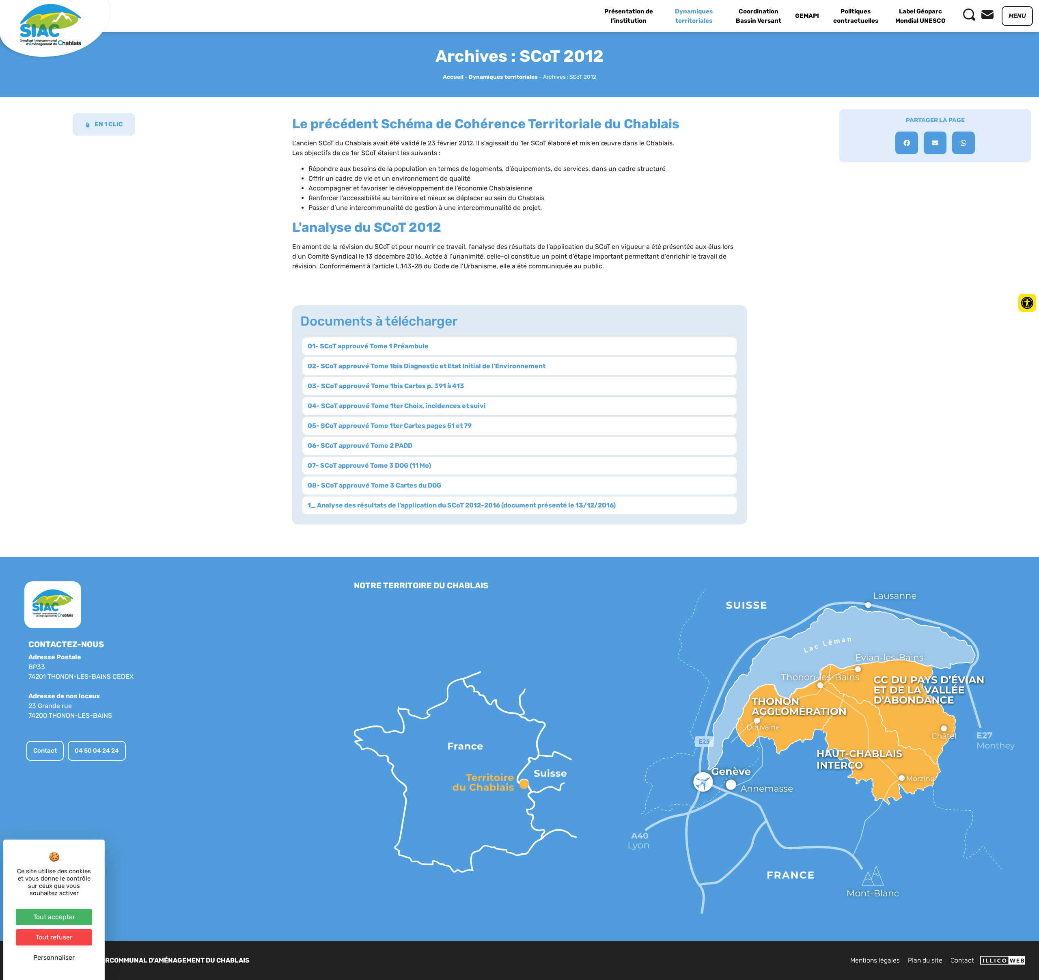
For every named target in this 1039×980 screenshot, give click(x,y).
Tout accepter (54, 917)
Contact (962, 960)
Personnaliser (54, 957)
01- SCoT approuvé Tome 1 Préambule (368, 346)
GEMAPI (807, 15)
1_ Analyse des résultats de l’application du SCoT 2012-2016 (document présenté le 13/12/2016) (462, 505)
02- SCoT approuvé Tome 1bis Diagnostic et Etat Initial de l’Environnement (426, 366)
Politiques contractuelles (855, 16)
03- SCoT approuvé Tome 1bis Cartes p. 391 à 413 (386, 386)
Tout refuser (54, 937)
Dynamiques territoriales (694, 16)
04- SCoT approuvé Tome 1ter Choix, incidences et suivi (397, 406)
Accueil (453, 76)
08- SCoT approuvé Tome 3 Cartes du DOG (375, 485)
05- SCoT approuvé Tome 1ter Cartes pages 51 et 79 (390, 426)
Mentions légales (875, 960)
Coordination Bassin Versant (758, 16)
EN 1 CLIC (109, 124)
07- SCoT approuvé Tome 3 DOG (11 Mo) (369, 465)
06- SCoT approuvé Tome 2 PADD (360, 445)
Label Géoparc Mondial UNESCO (920, 16)
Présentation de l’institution (628, 16)
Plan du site (925, 960)
